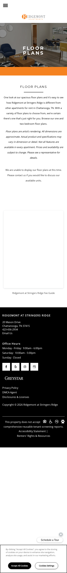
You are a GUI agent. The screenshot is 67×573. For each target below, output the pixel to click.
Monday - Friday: (12, 348)
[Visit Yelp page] (15, 367)
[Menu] (5, 5)
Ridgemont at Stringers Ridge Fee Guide (33, 293)
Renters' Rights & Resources (33, 435)
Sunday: (7, 357)
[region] (33, 559)
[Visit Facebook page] (6, 367)
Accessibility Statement (32, 431)
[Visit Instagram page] (25, 367)
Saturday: (8, 352)
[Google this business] (34, 367)
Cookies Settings (46, 565)
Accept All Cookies (19, 565)
